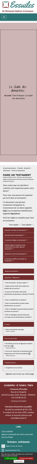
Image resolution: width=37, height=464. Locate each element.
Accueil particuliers (9, 168)
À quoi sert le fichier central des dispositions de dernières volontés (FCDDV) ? (19, 294)
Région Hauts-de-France (14, 446)
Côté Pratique (18, 95)
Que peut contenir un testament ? (16, 230)
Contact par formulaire (18, 401)
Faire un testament (18, 170)
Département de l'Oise (12, 450)
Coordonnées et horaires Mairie (18, 385)
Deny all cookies (27, 458)
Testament (6, 170)
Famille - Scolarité (24, 168)
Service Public (7, 437)
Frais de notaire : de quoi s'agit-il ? (16, 283)
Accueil (7, 95)
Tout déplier (27, 225)
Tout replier (15, 225)
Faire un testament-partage (14, 329)
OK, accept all (11, 458)
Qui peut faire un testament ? (14, 235)
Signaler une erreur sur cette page (20, 374)
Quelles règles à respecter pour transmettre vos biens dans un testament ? (15, 247)
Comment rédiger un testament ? (16, 240)
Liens (18, 426)
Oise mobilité (7, 431)
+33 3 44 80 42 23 (18, 397)
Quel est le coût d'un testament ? (16, 254)
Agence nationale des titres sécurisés (17, 434)
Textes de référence (11, 271)
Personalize (19, 461)
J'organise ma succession (13, 368)
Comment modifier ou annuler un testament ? (15, 260)
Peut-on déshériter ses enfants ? (16, 300)
